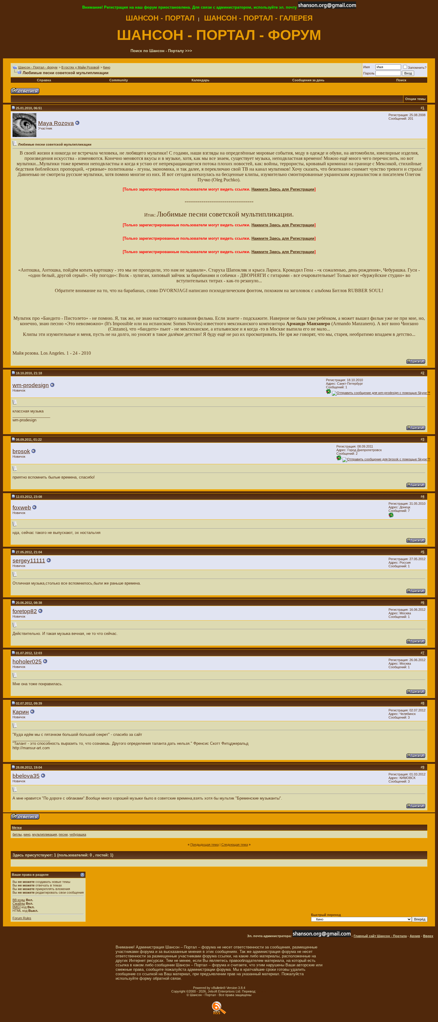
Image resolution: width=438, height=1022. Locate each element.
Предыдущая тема (204, 844)
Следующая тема (234, 844)
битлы (17, 834)
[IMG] (17, 907)
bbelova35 (26, 776)
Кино (106, 67)
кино (27, 834)
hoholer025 (27, 661)
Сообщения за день (308, 80)
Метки (17, 827)
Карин (21, 712)
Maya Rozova (56, 123)
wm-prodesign (31, 385)
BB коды (19, 900)
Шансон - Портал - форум (38, 67)
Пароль (369, 73)
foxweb (22, 507)
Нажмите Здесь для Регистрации (282, 189)
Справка (44, 80)
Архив (415, 936)
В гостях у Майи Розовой (80, 67)
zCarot (262, 991)
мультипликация (44, 834)
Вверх (428, 936)
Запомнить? (417, 67)
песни (63, 834)
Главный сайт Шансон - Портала (380, 936)
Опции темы (415, 99)
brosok (21, 451)
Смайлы (19, 903)
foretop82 (25, 611)
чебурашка (77, 834)
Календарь (200, 80)
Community (118, 80)
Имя (366, 67)
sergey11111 (29, 560)
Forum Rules (22, 918)
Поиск (401, 80)
